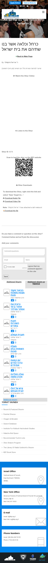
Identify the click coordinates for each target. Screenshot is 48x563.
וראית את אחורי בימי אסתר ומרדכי (18, 307)
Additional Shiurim (14, 282)
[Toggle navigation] (43, 12)
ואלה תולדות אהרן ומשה (17, 375)
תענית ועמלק (17, 334)
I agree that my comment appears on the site (34, 268)
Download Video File (13, 201)
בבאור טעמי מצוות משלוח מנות (18, 293)
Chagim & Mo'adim (10, 419)
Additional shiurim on (36, 283)
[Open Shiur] (15, 300)
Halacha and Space (10, 433)
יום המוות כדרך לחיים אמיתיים (16, 363)
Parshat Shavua (9, 414)
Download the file (11, 211)
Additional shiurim (10, 400)
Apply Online (15, 3)
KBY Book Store (9, 452)
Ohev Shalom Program (12, 443)
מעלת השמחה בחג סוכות (17, 349)
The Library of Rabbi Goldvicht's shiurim (18, 448)
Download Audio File (13, 198)
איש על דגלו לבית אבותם (17, 389)
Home (22, 35)
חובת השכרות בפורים (15, 323)
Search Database (10, 424)
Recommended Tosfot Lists (14, 438)
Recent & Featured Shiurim (13, 409)
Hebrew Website (30, 3)
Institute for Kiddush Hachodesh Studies (19, 428)
